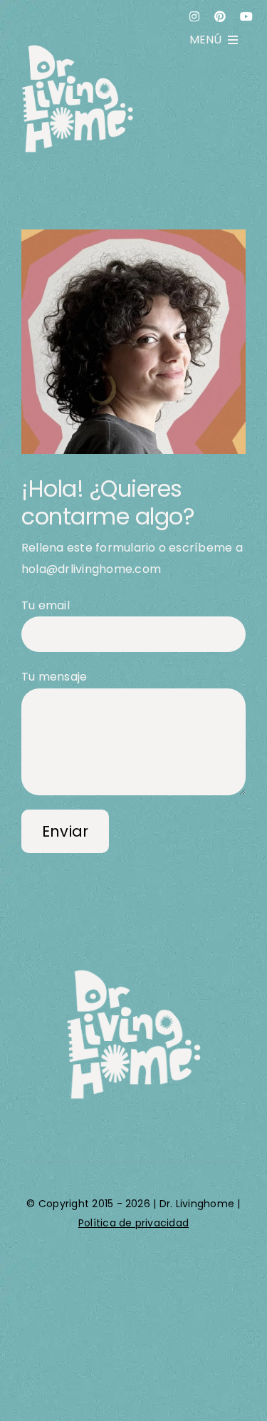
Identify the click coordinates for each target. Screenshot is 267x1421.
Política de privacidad (133, 1223)
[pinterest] (220, 16)
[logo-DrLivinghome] (133, 972)
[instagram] (194, 16)
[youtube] (246, 16)
